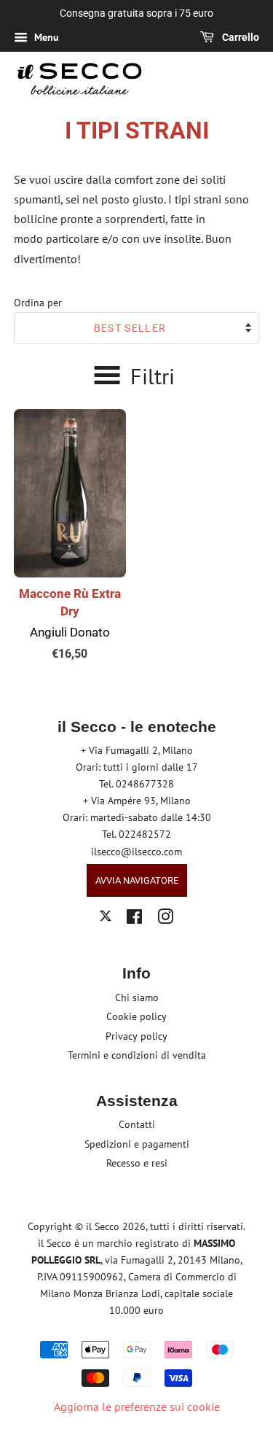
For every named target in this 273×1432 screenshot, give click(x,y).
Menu (45, 37)
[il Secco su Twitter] (105, 918)
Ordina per (38, 302)
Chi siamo (137, 997)
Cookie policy (136, 1016)
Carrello (239, 37)
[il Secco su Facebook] (134, 919)
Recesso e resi (136, 1163)
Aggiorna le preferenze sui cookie (137, 1406)
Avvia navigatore (136, 880)
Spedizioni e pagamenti (136, 1144)
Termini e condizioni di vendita (137, 1055)
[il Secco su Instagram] (165, 919)
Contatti (137, 1124)
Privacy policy (136, 1036)
